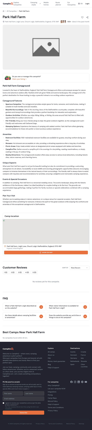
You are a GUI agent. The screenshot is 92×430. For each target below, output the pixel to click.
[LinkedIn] (79, 382)
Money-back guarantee (56, 361)
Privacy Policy (53, 411)
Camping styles (33, 3)
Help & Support (53, 368)
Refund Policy (53, 401)
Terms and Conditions (56, 407)
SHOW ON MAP (47, 252)
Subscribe (23, 413)
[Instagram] (75, 382)
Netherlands (74, 361)
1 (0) (5, 272)
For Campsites (71, 3)
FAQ (49, 358)
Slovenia (84, 361)
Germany (73, 358)
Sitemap (81, 424)
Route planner (58, 3)
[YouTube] (86, 382)
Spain (72, 364)
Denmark (73, 355)
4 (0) (27, 272)
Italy (82, 358)
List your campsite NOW (56, 389)
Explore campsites (17, 3)
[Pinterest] (82, 382)
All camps (51, 352)
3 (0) (20, 272)
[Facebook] (71, 382)
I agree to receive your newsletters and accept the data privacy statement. (23, 406)
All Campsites (12, 11)
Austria (72, 352)
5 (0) (34, 272)
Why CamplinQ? (54, 385)
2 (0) (12, 272)
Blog (49, 364)
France (83, 355)
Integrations (52, 392)
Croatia (83, 352)
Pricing (50, 395)
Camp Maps (52, 398)
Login (87, 4)
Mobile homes (46, 3)
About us (51, 355)
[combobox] (79, 268)
